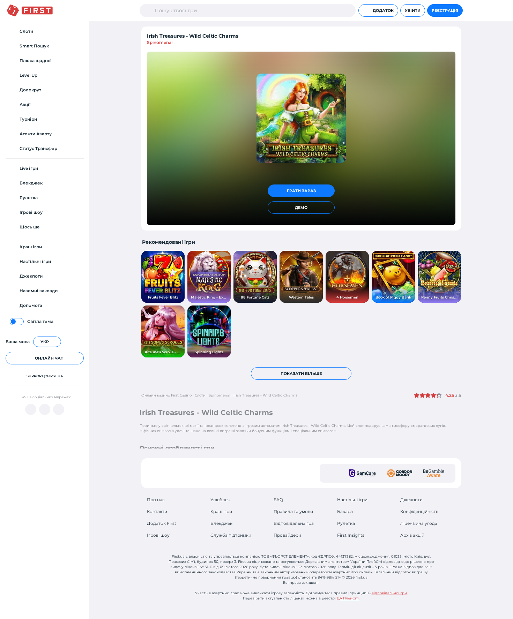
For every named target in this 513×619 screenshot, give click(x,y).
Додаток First (161, 523)
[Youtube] (30, 409)
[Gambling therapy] (399, 473)
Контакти (157, 511)
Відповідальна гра (294, 523)
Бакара (345, 511)
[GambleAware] (433, 473)
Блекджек (221, 523)
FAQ (278, 499)
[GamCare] (362, 473)
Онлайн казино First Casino (166, 395)
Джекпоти (411, 499)
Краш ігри (221, 511)
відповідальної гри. (390, 593)
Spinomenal (159, 42)
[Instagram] (58, 409)
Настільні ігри (352, 499)
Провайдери (287, 535)
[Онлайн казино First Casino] (30, 10)
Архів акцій (412, 535)
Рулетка (346, 523)
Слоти (200, 395)
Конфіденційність (419, 511)
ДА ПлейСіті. (348, 598)
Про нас (156, 499)
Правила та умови (293, 511)
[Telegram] (44, 409)
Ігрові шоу (158, 535)
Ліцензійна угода (418, 523)
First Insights (350, 535)
